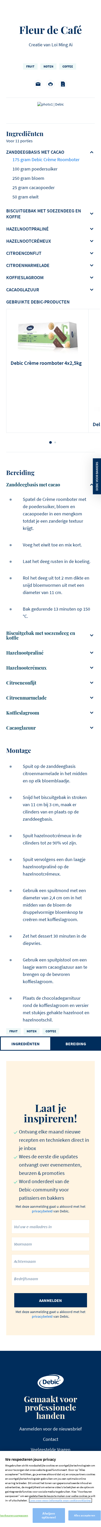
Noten (48, 66)
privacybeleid (42, 1211)
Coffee (67, 66)
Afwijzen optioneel (49, 1515)
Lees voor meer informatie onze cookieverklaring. (60, 1500)
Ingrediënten (25, 1043)
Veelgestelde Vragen (50, 1449)
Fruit (30, 66)
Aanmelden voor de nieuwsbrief (50, 1429)
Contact (50, 1439)
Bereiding (76, 1043)
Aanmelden (50, 1300)
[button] (50, 442)
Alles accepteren (84, 1515)
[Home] (51, 1382)
